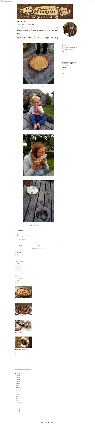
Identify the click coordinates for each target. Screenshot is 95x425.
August (17, 394)
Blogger (52, 422)
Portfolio (63, 58)
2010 (17, 387)
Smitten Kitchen (18, 272)
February (18, 402)
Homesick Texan (18, 265)
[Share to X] (35, 225)
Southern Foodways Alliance (20, 274)
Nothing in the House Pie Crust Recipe (69, 47)
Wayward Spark (18, 280)
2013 (17, 381)
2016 (17, 375)
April (17, 398)
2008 (17, 408)
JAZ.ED (21, 233)
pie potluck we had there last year (45, 29)
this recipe (39, 37)
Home (39, 245)
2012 (17, 383)
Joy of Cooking (17, 267)
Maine (26, 227)
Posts (64, 73)
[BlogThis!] (34, 225)
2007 (17, 410)
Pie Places (64, 53)
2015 (17, 377)
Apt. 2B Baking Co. (18, 257)
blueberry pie (22, 227)
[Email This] (33, 225)
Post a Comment (22, 239)
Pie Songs (64, 51)
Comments (66, 76)
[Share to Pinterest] (38, 225)
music (29, 227)
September (18, 392)
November (18, 390)
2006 (17, 412)
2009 (17, 406)
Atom (64, 69)
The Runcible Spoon (19, 278)
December (18, 389)
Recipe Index (64, 45)
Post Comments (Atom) (40, 248)
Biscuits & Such (18, 259)
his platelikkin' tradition (47, 177)
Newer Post (20, 245)
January (17, 404)
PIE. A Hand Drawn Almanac (67, 49)
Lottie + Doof (17, 269)
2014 (17, 379)
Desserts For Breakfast (19, 261)
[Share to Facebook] (37, 225)
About (63, 43)
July (17, 396)
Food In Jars (17, 263)
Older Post (57, 245)
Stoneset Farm (28, 29)
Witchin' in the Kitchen (19, 282)
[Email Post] (31, 225)
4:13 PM (21, 236)
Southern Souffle (18, 276)
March (17, 400)
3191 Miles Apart (18, 254)
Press (63, 56)
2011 (17, 385)
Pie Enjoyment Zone (34, 227)
